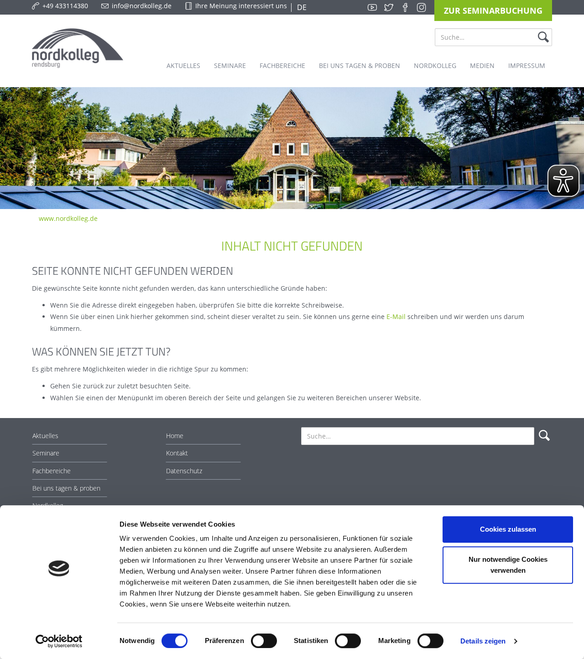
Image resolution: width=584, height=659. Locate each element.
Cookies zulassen (508, 529)
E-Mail (396, 316)
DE (301, 7)
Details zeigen (483, 641)
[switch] (264, 640)
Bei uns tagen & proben (66, 488)
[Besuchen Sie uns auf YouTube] (372, 7)
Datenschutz (184, 470)
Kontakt (177, 453)
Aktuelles (45, 435)
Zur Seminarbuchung (493, 10)
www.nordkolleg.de (68, 218)
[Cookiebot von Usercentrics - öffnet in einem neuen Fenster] (59, 641)
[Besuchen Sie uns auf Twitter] (389, 7)
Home (174, 435)
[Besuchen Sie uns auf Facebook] (405, 7)
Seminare (45, 453)
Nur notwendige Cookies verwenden (508, 564)
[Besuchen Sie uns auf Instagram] (422, 7)
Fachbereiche (51, 470)
